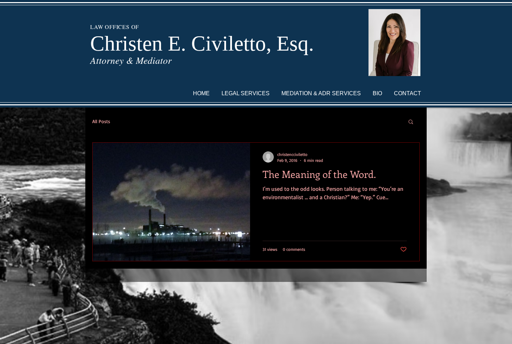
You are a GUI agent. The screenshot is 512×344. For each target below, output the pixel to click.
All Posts (101, 121)
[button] (411, 122)
